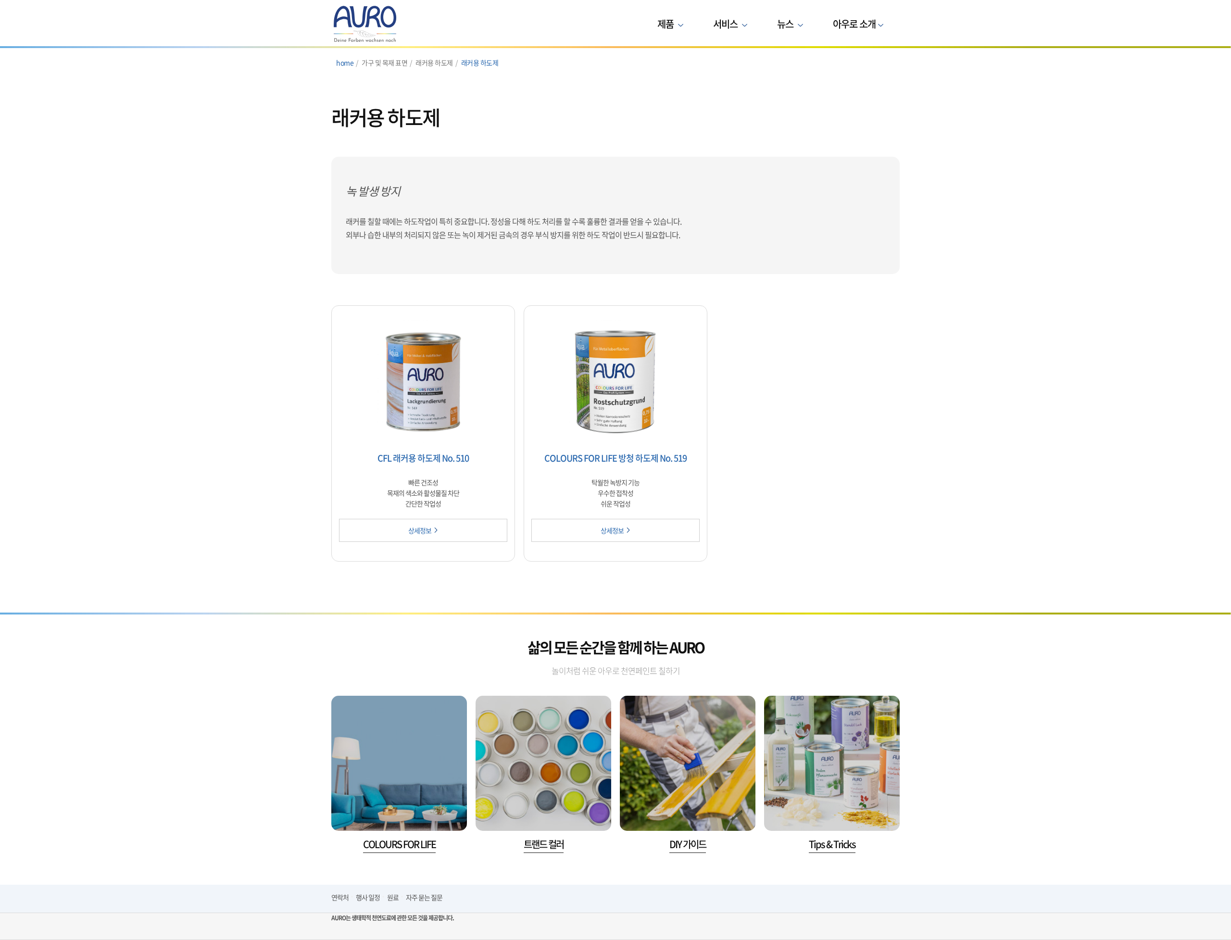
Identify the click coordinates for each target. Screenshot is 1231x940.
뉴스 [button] (786, 24)
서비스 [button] (726, 24)
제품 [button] (666, 24)
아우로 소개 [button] (854, 24)
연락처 (340, 897)
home (344, 62)
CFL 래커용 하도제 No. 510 (423, 458)
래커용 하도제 (480, 62)
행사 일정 (368, 897)
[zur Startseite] (392, 24)
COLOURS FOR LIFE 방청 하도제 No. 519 (615, 458)
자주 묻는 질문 (424, 897)
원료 (393, 897)
